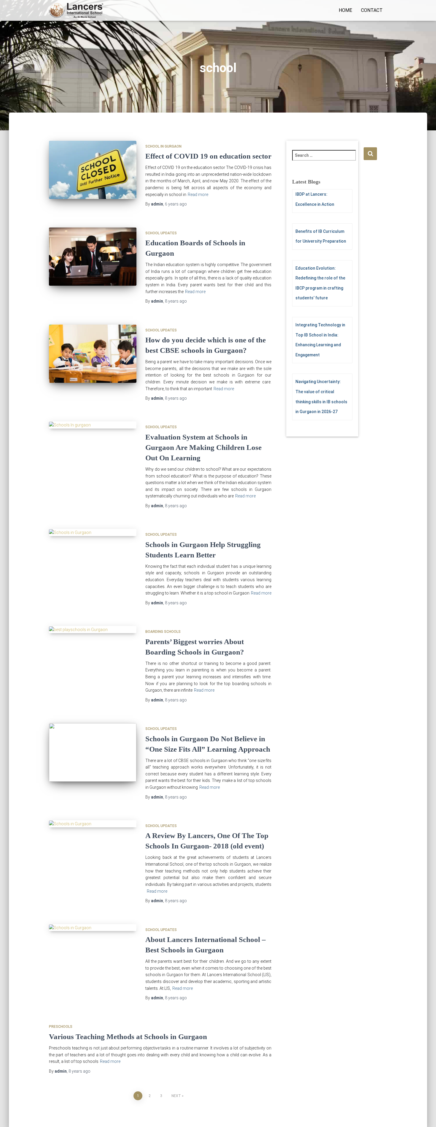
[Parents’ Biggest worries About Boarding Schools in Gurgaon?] (92, 629)
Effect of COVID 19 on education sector (208, 156)
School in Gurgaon (163, 146)
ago (176, 204)
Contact (372, 10)
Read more (198, 194)
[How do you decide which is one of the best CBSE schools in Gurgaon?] (92, 354)
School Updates (161, 233)
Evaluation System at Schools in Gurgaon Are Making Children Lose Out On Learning (203, 447)
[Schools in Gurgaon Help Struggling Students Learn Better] (92, 532)
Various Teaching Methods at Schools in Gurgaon (128, 1037)
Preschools (60, 1027)
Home (345, 10)
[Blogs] (76, 10)
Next (176, 1096)
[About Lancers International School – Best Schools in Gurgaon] (92, 927)
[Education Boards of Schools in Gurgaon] (92, 256)
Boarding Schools (163, 632)
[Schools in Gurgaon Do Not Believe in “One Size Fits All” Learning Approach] (92, 752)
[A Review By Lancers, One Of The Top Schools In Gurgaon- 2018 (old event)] (92, 823)
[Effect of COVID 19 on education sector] (92, 170)
